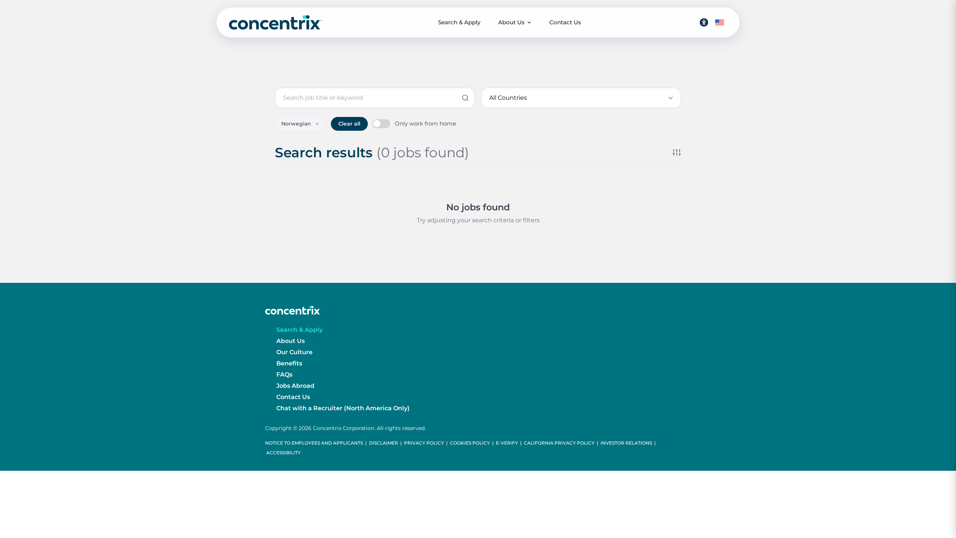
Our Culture (294, 352)
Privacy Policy (424, 443)
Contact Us (565, 22)
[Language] (719, 22)
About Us (511, 22)
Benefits (289, 363)
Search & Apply (459, 22)
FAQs (284, 374)
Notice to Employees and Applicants (314, 443)
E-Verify (507, 443)
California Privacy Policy (559, 443)
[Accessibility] (703, 22)
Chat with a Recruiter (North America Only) (343, 408)
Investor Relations (626, 443)
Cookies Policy (470, 443)
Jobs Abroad (295, 385)
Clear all (349, 123)
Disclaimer (383, 443)
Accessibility (283, 452)
